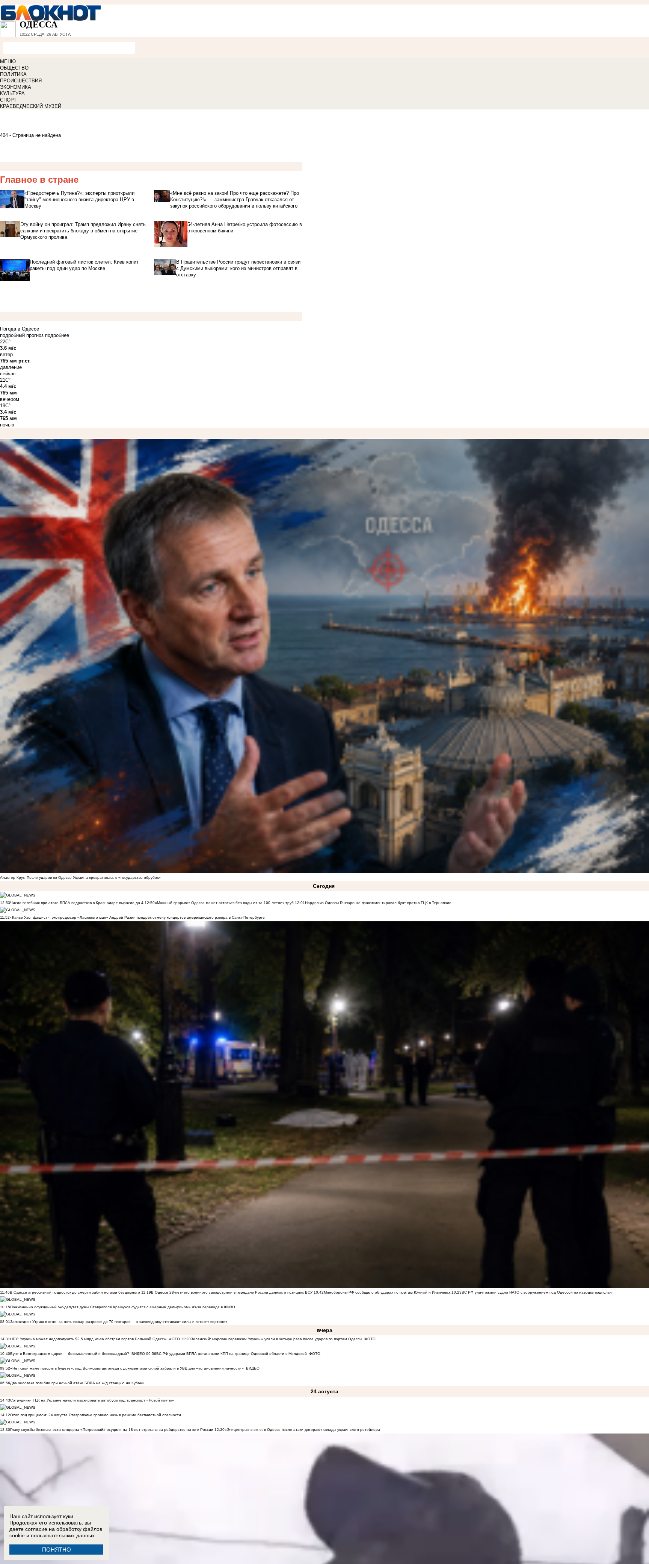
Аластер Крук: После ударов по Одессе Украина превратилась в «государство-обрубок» (80, 877)
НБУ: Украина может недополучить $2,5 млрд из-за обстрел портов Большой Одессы (88, 1339)
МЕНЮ (8, 61)
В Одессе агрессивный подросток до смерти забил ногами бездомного (75, 1292)
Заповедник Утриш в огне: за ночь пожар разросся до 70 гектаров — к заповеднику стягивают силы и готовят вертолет (118, 1322)
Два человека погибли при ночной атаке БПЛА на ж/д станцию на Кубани (77, 1383)
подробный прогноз (22, 335)
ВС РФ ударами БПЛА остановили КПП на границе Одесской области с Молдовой (231, 1354)
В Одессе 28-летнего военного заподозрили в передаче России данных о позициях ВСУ (231, 1292)
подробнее (57, 335)
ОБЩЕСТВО (14, 68)
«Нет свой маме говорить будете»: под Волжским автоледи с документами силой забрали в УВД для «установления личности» (127, 1368)
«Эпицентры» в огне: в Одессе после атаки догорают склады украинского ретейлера (302, 1429)
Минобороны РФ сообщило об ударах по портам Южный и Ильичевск (387, 1292)
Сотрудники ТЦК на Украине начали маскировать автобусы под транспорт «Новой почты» (92, 1400)
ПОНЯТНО (56, 1549)
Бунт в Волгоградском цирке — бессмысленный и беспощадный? (69, 1354)
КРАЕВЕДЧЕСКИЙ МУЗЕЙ (30, 106)
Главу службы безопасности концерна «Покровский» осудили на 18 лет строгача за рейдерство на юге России (112, 1429)
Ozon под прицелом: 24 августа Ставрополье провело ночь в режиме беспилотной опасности (95, 1415)
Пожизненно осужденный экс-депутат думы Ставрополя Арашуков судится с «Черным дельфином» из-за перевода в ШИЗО (122, 1307)
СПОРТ (8, 100)
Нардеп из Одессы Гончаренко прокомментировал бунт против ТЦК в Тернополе (378, 903)
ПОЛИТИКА (13, 74)
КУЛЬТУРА (12, 93)
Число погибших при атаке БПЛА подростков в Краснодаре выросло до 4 (76, 903)
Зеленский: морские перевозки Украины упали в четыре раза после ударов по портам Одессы (276, 1339)
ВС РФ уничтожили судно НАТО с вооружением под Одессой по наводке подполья (536, 1292)
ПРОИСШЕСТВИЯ (21, 80)
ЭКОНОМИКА (15, 87)
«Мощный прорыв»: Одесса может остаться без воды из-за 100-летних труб (224, 903)
